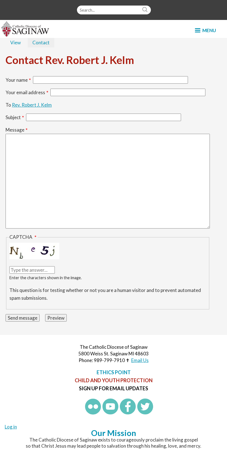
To (8, 105)
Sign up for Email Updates (113, 388)
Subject (13, 117)
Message (15, 130)
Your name (17, 80)
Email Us (140, 360)
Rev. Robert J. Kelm (32, 105)
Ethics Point (114, 372)
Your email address (25, 92)
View (15, 42)
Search (145, 10)
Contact (43, 43)
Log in (11, 427)
